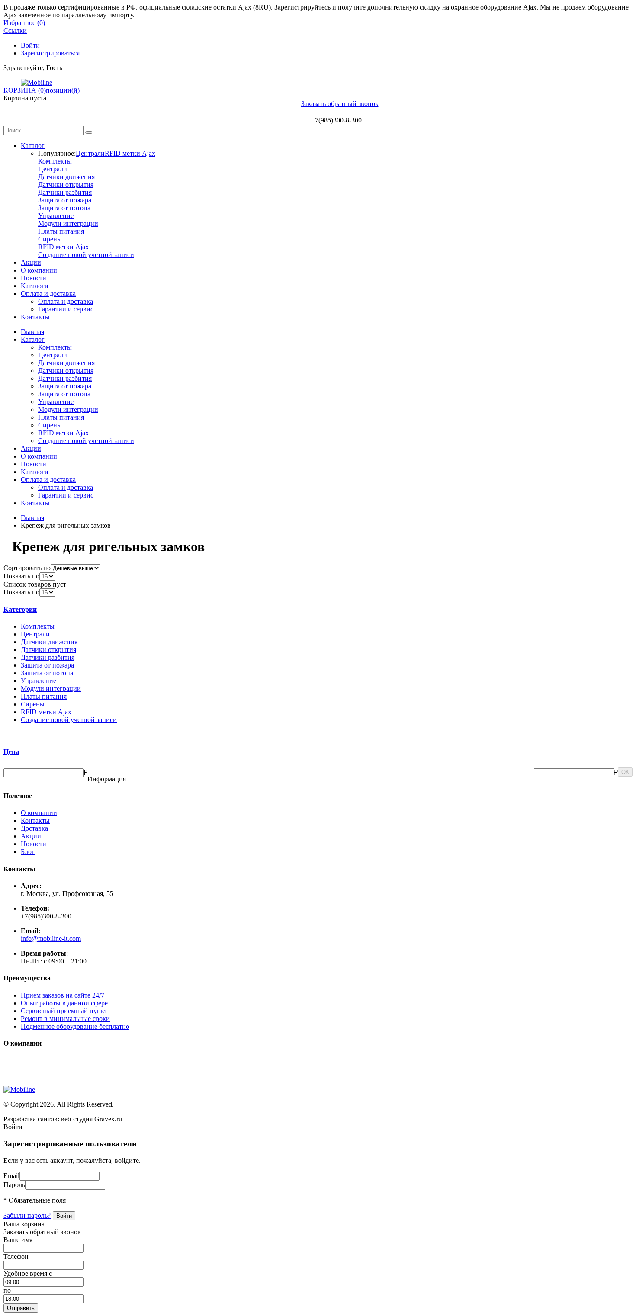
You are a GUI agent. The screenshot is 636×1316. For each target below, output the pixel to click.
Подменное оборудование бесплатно (75, 1026)
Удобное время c (27, 1273)
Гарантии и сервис (65, 309)
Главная (32, 331)
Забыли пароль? (27, 1215)
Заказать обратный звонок (340, 103)
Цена (11, 751)
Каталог (33, 145)
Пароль (14, 1184)
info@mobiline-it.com (51, 938)
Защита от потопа (64, 208)
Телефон (16, 1256)
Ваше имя (17, 1239)
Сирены (50, 239)
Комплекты (55, 161)
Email (11, 1175)
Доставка (34, 828)
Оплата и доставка (48, 293)
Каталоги (34, 285)
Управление (56, 215)
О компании (39, 270)
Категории (20, 609)
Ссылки (15, 30)
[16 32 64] (47, 576)
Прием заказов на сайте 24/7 (62, 995)
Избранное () (24, 22)
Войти (30, 45)
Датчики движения (66, 176)
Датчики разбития (65, 192)
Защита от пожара (64, 200)
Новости (33, 278)
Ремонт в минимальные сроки (65, 1018)
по (7, 1290)
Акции (31, 262)
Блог (28, 851)
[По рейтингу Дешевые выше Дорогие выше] (75, 567)
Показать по (21, 576)
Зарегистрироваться (50, 53)
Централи (90, 153)
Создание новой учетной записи (86, 254)
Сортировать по (27, 567)
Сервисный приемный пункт (64, 1010)
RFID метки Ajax (130, 153)
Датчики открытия (65, 184)
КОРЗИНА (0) (24, 90)
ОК (625, 772)
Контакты (35, 317)
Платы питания (61, 231)
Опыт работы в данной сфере (64, 1003)
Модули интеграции (68, 223)
